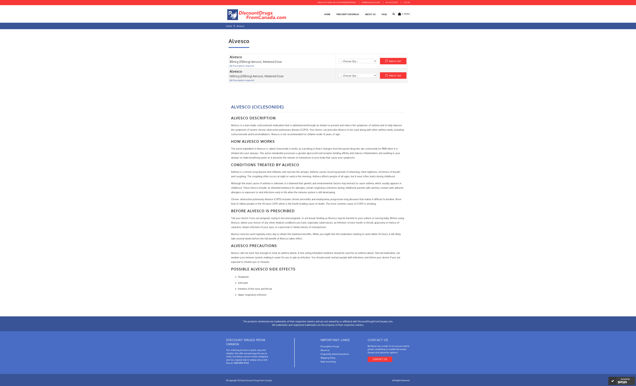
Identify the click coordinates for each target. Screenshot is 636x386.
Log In (406, 2)
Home (229, 26)
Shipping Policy (327, 357)
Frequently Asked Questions (334, 354)
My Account (392, 2)
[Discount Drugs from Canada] (257, 14)
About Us (370, 14)
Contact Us (380, 359)
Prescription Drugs (347, 14)
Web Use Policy (328, 361)
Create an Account (371, 2)
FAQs (384, 14)
